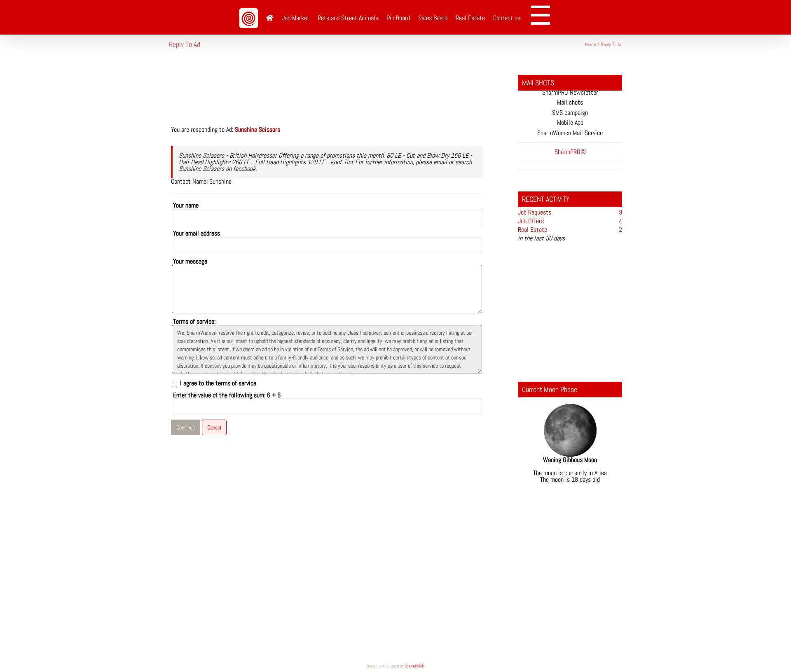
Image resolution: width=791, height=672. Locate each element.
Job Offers (531, 221)
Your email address (196, 233)
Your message (190, 261)
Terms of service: (194, 321)
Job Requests (534, 212)
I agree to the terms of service (218, 383)
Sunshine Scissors (257, 129)
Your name (186, 205)
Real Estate (532, 229)
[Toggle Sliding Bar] (543, 17)
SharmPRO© (414, 666)
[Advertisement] (319, 92)
